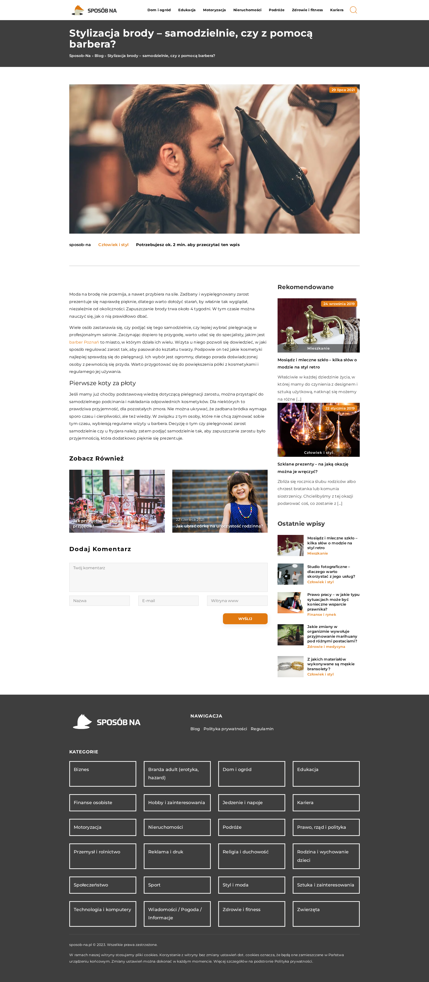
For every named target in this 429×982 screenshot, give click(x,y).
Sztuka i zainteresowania (325, 885)
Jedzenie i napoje (243, 802)
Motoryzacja (214, 10)
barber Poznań (84, 342)
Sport (154, 885)
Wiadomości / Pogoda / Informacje (175, 914)
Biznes (81, 769)
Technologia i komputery (102, 909)
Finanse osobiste (93, 802)
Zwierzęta (308, 909)
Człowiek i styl (113, 244)
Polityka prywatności (225, 728)
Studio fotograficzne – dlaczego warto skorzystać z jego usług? (331, 571)
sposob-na (80, 245)
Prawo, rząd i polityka (321, 827)
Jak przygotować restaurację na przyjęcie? (106, 523)
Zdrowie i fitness (307, 10)
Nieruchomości (247, 10)
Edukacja (187, 10)
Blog (195, 728)
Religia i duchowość (246, 852)
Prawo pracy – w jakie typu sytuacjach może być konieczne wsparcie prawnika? (333, 602)
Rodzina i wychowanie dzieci (323, 856)
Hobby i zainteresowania (176, 802)
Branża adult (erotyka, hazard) (173, 773)
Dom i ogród (159, 10)
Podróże (277, 10)
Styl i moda (236, 885)
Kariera (337, 10)
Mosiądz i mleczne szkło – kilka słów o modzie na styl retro (332, 543)
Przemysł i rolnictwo (97, 852)
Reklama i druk (165, 852)
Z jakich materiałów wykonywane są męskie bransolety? (331, 664)
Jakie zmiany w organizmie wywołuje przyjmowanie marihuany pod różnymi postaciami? (332, 634)
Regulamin (262, 728)
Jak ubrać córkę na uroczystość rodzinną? (219, 526)
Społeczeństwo (91, 885)
